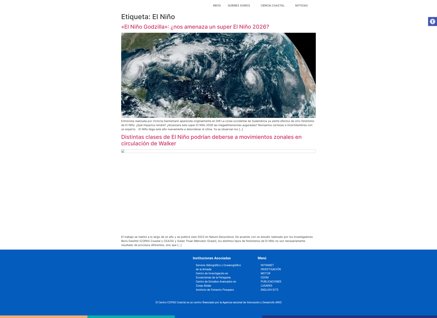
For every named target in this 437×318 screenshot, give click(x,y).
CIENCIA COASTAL (273, 5)
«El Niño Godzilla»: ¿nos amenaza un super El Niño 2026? (195, 26)
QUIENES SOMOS (239, 5)
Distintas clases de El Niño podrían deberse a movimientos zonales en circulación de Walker (211, 140)
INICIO (217, 5)
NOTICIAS (301, 5)
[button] (432, 21)
